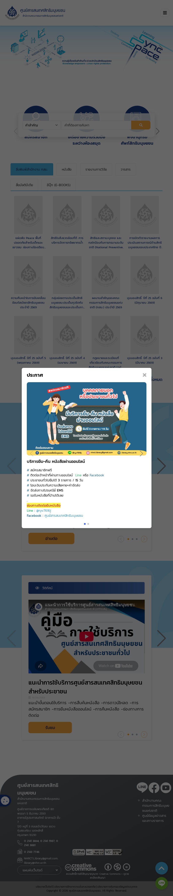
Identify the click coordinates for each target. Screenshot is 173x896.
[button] (141, 453)
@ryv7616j (43, 510)
